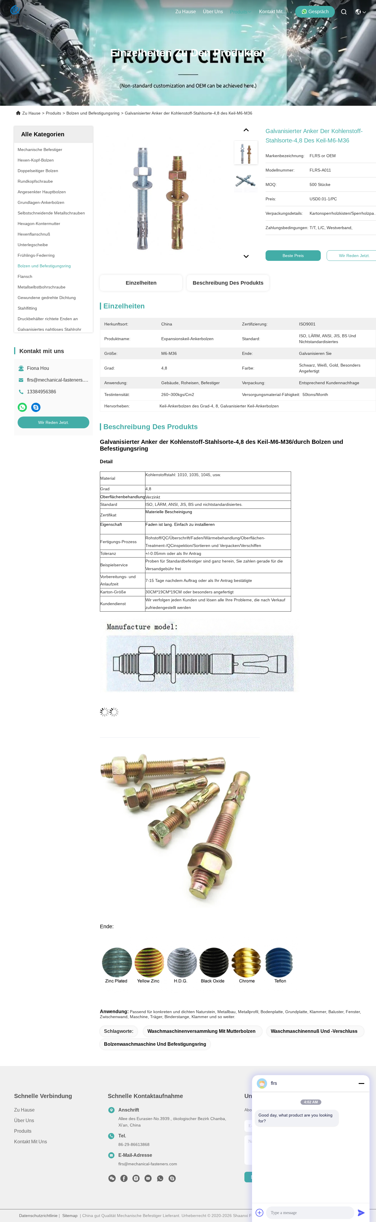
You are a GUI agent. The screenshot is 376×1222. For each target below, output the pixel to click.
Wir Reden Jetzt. (53, 422)
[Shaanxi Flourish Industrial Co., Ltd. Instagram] (136, 1180)
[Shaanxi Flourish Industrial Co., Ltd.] (15, 11)
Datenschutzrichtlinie (38, 1215)
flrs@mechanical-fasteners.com (60, 379)
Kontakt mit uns (30, 1141)
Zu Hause (185, 11)
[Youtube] (148, 1180)
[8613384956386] (160, 1180)
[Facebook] (124, 1180)
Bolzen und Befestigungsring (93, 113)
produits (238, 11)
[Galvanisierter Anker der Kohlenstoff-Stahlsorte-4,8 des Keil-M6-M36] (160, 194)
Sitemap (70, 1215)
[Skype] (36, 407)
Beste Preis (293, 256)
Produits (53, 113)
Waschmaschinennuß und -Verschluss (314, 1031)
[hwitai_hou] (172, 1180)
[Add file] (260, 1212)
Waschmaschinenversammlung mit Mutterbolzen (201, 1031)
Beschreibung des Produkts (228, 283)
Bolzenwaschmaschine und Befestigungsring (155, 1044)
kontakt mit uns (273, 11)
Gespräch (318, 11)
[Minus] (361, 1083)
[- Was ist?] (22, 407)
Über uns (213, 11)
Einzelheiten (141, 283)
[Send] (361, 1212)
